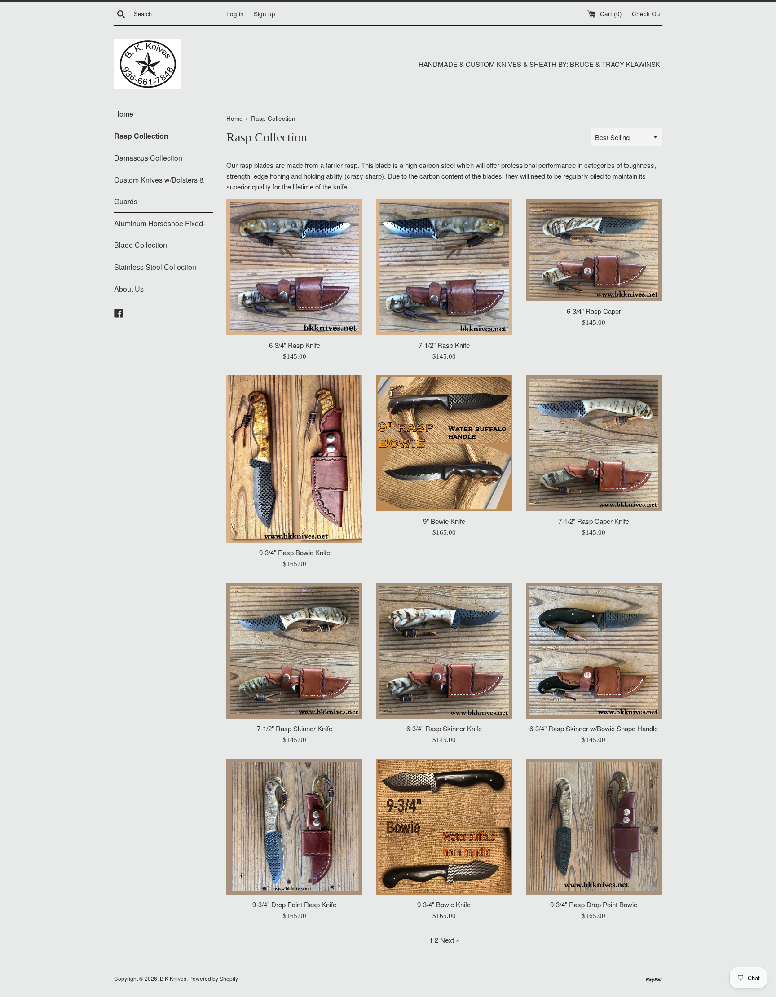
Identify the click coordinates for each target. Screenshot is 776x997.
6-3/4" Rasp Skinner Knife (444, 728)
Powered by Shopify (213, 978)
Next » (449, 939)
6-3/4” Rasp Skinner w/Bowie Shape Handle (593, 728)
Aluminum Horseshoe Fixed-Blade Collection (159, 234)
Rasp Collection (141, 136)
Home (123, 114)
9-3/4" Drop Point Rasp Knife (294, 904)
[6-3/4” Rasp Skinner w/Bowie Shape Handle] (594, 651)
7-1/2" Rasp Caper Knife (593, 521)
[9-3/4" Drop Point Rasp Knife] (294, 827)
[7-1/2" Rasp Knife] (444, 267)
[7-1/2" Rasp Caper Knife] (594, 443)
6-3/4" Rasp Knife (294, 345)
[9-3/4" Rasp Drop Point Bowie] (594, 827)
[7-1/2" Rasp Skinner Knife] (294, 651)
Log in (235, 13)
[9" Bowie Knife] (444, 443)
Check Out (647, 13)
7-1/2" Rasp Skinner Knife (294, 728)
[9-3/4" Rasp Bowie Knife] (294, 459)
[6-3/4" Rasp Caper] (594, 250)
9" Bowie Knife (444, 521)
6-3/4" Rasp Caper (594, 311)
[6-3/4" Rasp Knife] (294, 267)
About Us (129, 289)
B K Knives (173, 978)
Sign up (264, 13)
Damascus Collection (148, 158)
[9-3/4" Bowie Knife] (444, 827)
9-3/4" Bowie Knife (444, 904)
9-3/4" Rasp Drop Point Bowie (593, 904)
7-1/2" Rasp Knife (444, 345)
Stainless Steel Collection (155, 267)
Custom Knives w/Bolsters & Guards (159, 190)
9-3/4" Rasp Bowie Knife (294, 552)
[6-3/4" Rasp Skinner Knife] (444, 651)
